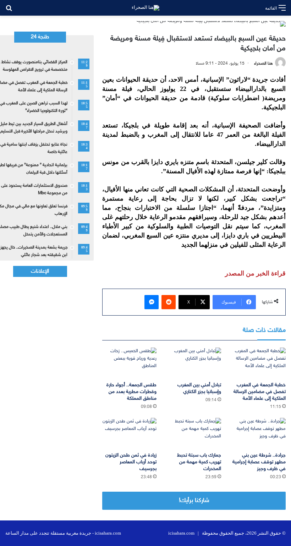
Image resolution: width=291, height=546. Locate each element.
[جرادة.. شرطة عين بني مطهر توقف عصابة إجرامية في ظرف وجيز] (259, 433)
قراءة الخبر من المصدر (255, 273)
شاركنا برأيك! (194, 500)
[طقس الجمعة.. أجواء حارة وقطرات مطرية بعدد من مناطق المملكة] (129, 363)
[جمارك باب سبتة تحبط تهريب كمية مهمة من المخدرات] (194, 433)
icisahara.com (181, 533)
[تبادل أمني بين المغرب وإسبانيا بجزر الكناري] (194, 363)
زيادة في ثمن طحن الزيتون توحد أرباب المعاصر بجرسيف (131, 462)
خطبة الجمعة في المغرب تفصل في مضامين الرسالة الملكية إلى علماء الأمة (260, 392)
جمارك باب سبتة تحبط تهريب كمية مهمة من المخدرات (199, 462)
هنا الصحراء (263, 63)
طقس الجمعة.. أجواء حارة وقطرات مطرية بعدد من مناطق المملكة (131, 392)
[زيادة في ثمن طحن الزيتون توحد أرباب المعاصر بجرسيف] (129, 433)
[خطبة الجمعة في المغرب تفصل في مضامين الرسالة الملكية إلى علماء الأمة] (259, 363)
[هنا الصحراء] (145, 8)
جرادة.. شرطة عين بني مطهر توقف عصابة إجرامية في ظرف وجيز (259, 462)
